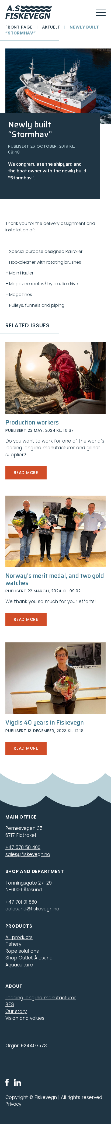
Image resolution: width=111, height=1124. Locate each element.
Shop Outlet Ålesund (29, 958)
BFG (9, 1004)
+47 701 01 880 (21, 902)
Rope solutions (22, 951)
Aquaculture (19, 965)
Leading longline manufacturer (40, 997)
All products (19, 937)
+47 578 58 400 (22, 847)
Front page (19, 27)
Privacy (13, 1104)
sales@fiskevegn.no (27, 854)
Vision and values (24, 1018)
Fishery (13, 944)
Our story (16, 1011)
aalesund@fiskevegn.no (32, 909)
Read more (26, 472)
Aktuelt (51, 27)
